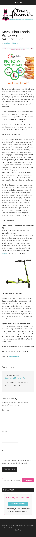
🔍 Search (28, 480)
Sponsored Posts (14, 356)
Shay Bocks (29, 525)
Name (4, 431)
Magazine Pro (19, 525)
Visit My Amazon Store (18, 504)
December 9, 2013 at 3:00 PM (15, 378)
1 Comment (15, 43)
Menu (19, 2)
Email (4, 441)
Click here (5, 253)
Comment (6, 410)
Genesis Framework (17, 528)
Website (4, 451)
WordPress (18, 530)
